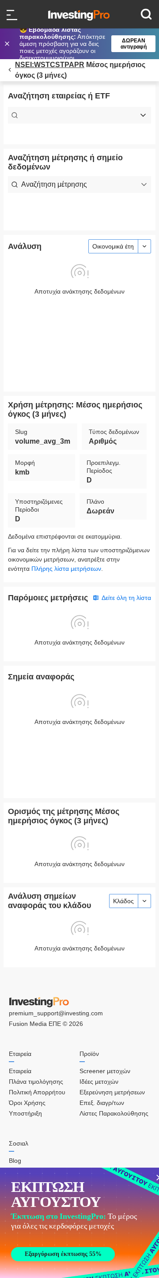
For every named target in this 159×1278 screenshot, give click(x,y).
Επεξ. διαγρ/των (102, 1102)
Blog (15, 1160)
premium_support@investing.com (56, 1013)
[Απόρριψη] (8, 43)
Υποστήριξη (25, 1113)
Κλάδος (123, 901)
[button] (83, 43)
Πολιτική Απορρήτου (37, 1092)
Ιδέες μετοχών (99, 1081)
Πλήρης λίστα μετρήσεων (66, 568)
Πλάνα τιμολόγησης (36, 1081)
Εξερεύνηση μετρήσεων (112, 1092)
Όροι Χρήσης (27, 1102)
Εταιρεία (20, 1070)
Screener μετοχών (105, 1070)
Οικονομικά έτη (113, 246)
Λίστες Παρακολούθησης (114, 1113)
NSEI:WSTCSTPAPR (49, 64)
